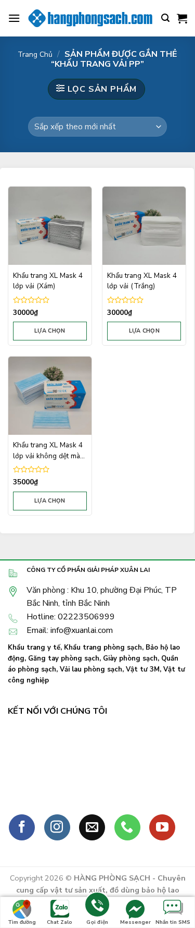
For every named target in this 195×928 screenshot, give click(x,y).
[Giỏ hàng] (182, 18)
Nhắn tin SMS (172, 922)
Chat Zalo (59, 922)
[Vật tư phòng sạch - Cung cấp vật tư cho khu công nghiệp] (90, 18)
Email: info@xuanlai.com (70, 630)
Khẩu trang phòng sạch (103, 647)
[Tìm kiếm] (165, 18)
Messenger (135, 922)
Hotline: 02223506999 (71, 616)
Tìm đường (22, 922)
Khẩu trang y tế (34, 647)
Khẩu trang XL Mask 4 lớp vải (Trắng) (142, 281)
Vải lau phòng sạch (91, 669)
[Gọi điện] (97, 906)
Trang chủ (35, 54)
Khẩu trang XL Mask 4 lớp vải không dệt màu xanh (48, 450)
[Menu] (14, 18)
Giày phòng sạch (130, 658)
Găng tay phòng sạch (63, 658)
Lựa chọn (50, 331)
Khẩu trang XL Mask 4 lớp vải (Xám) (48, 281)
